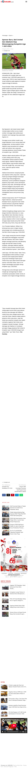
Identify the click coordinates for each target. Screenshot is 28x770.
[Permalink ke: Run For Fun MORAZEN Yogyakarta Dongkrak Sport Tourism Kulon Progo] (5, 532)
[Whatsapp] (21, 495)
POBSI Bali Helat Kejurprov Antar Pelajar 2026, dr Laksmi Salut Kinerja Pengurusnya (18, 520)
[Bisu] (23, 731)
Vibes (15, 766)
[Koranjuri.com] (7, 1)
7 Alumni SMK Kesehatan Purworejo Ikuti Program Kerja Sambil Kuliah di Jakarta (20, 488)
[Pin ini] (12, 495)
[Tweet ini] (8, 495)
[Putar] (2, 731)
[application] (14, 725)
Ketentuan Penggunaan (8, 766)
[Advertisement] (14, 19)
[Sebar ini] (4, 495)
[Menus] (26, 1)
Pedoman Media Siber (17, 765)
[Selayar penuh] (25, 731)
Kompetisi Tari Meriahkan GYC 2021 (7, 486)
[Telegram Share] (17, 495)
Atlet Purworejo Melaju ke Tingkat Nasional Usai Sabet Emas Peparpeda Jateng (18, 508)
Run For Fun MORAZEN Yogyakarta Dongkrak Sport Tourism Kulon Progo (16, 532)
